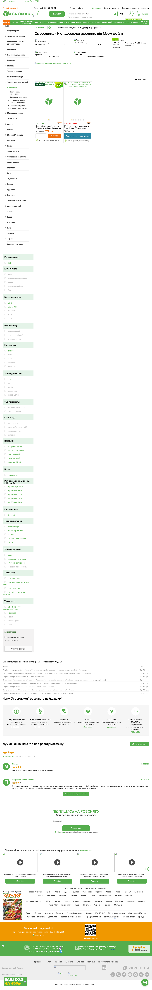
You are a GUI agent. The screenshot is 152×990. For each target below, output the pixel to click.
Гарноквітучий (14, 458)
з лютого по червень (17, 563)
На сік (10, 542)
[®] (20, 16)
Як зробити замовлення (108, 962)
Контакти (49, 913)
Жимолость (12, 118)
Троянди (45, 22)
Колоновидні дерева (16, 55)
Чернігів (118, 895)
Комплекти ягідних (15, 244)
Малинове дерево (15, 113)
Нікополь (62, 895)
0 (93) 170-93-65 (49, 8)
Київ (48, 892)
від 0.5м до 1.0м (15, 502)
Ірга (9, 173)
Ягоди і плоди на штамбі (17, 82)
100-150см (12, 307)
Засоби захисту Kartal (36, 917)
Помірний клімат (15, 588)
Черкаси (98, 892)
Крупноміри (119, 22)
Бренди (141, 917)
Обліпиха (11, 140)
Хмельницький (105, 895)
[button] (48, 119)
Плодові (71, 22)
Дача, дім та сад (145, 22)
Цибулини (63, 22)
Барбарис (11, 195)
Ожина (10, 129)
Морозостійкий (14, 462)
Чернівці (141, 901)
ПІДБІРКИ (6, 22)
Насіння (38, 22)
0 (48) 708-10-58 (36, 951)
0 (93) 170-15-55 (51, 948)
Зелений (11, 515)
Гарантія (59, 913)
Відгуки (89, 913)
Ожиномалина (13, 162)
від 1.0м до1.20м (15, 498)
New (12, 22)
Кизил (9, 146)
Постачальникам (111, 917)
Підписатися (76, 828)
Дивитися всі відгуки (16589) (76, 794)
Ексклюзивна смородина (15, 93)
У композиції (13, 527)
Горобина (11, 168)
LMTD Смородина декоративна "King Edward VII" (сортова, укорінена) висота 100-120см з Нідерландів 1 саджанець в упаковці (76, 127)
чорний (11, 351)
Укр (121, 14)
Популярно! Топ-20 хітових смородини (17, 101)
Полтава (73, 895)
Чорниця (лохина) (14, 71)
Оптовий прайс (128, 917)
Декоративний (14, 454)
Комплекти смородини (18, 97)
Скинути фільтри (18, 649)
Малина (10, 66)
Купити (54, 136)
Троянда (89, 18)
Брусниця (11, 189)
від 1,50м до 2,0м (15, 487)
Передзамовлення (93, 917)
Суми (93, 895)
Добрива (136, 22)
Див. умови (87, 727)
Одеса (66, 892)
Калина (10, 184)
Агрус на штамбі (14, 206)
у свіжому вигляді (15, 531)
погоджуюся (64, 832)
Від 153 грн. (144, 677)
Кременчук (65, 905)
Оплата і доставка (111, 8)
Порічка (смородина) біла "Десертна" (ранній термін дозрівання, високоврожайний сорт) (38, 693)
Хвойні (110, 22)
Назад (41, 27)
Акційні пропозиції (12, 8)
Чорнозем (12, 613)
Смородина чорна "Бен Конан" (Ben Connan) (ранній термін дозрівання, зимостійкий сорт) (38, 690)
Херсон (109, 892)
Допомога (52, 917)
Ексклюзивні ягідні (15, 77)
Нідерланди (13, 475)
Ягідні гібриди (13, 151)
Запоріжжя (87, 892)
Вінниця (128, 892)
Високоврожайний (16, 450)
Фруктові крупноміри (16, 36)
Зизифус (11, 233)
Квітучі (93, 22)
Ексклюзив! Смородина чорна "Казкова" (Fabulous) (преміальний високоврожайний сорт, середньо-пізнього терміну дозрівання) (54, 680)
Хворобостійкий (15, 447)
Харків (57, 892)
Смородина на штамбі (18, 109)
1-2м (10, 303)
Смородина (12, 88)
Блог (28, 913)
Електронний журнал (86, 962)
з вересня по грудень (17, 559)
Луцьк (40, 895)
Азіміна (10, 211)
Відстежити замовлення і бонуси (135, 8)
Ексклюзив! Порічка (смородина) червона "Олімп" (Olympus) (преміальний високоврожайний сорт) (42, 683)
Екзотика (85, 22)
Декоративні (102, 22)
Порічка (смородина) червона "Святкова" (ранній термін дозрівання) (30, 687)
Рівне (83, 895)
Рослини (128, 22)
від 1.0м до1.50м (15, 494)
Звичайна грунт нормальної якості (12, 608)
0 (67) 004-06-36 (51, 951)
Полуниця (11, 49)
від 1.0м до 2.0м (15, 491)
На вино (11, 534)
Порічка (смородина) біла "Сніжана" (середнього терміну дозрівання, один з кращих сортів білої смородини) (46, 670)
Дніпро (76, 892)
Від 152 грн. (144, 670)
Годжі (9, 217)
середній (12, 379)
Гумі (9, 228)
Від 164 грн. (144, 673)
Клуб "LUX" (100, 913)
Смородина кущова (17, 106)
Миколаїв (51, 895)
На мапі (113, 949)
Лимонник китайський (16, 200)
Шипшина (11, 222)
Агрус (9, 124)
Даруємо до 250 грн (137, 913)
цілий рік (11, 555)
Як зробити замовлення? (70, 917)
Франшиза (96, 8)
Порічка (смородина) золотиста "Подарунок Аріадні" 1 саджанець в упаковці (49, 127)
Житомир (129, 895)
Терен (9, 239)
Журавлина (12, 179)
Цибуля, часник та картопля (26, 22)
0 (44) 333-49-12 (36, 948)
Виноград (82, 18)
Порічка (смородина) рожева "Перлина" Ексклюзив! (23, 677)
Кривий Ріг (139, 892)
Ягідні (78, 22)
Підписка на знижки (116, 913)
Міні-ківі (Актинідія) (15, 135)
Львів (118, 892)
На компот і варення (17, 538)
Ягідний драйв (13, 30)
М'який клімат (14, 578)
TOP (16, 22)
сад (9, 263)
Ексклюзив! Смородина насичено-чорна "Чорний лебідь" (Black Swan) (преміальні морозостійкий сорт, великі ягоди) (49, 673)
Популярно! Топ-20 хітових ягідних (15, 42)
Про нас (38, 913)
